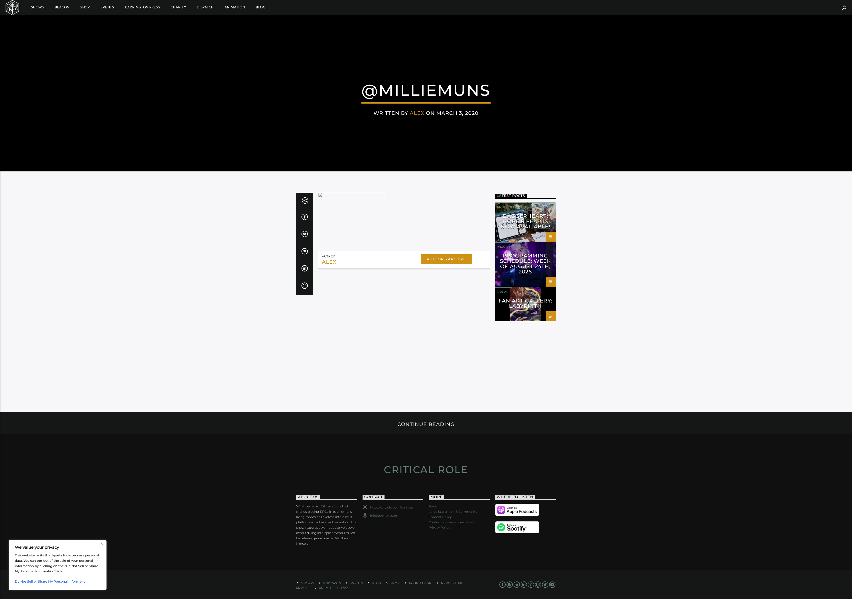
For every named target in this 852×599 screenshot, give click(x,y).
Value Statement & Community (453, 512)
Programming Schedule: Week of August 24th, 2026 (525, 264)
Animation (235, 7)
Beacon (62, 7)
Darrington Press (142, 7)
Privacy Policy (439, 528)
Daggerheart (541, 207)
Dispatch (205, 7)
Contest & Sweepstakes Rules (451, 522)
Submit (325, 587)
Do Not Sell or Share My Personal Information (51, 581)
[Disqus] (404, 333)
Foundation (420, 583)
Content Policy (440, 517)
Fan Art (503, 291)
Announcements (511, 207)
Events (107, 7)
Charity (178, 7)
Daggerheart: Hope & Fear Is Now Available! (525, 221)
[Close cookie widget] (102, 544)
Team (433, 506)
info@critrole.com (384, 516)
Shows (37, 7)
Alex (417, 113)
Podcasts (332, 583)
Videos (307, 583)
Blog (260, 7)
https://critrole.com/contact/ (391, 507)
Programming (509, 246)
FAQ (344, 587)
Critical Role (426, 469)
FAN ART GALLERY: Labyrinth (525, 303)
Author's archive (446, 259)
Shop (85, 7)
